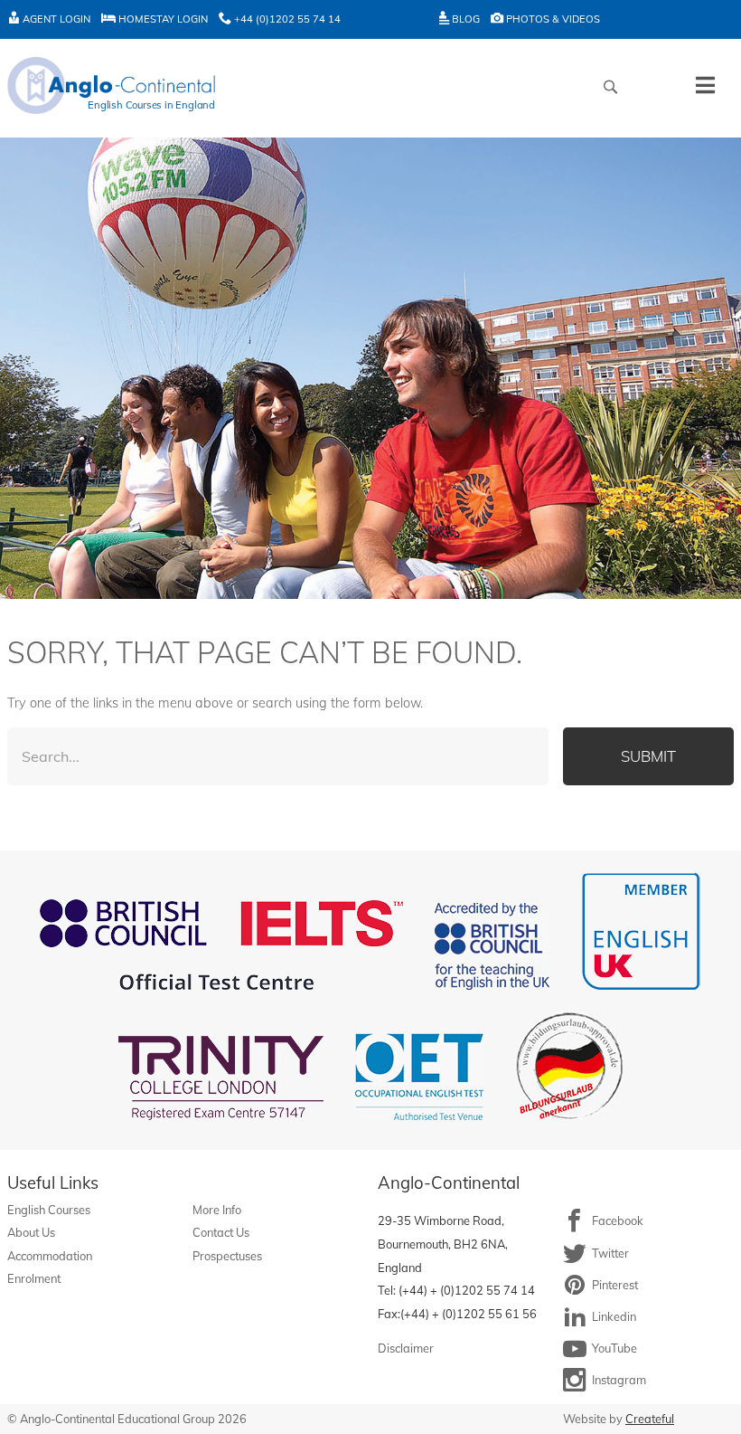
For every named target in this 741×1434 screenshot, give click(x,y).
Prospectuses (227, 1256)
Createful (649, 1418)
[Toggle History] (705, 85)
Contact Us (220, 1232)
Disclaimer (406, 1348)
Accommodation (49, 1256)
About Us (31, 1232)
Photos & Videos (551, 19)
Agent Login (55, 19)
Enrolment (34, 1278)
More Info (216, 1209)
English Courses (48, 1209)
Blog (464, 19)
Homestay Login (162, 19)
